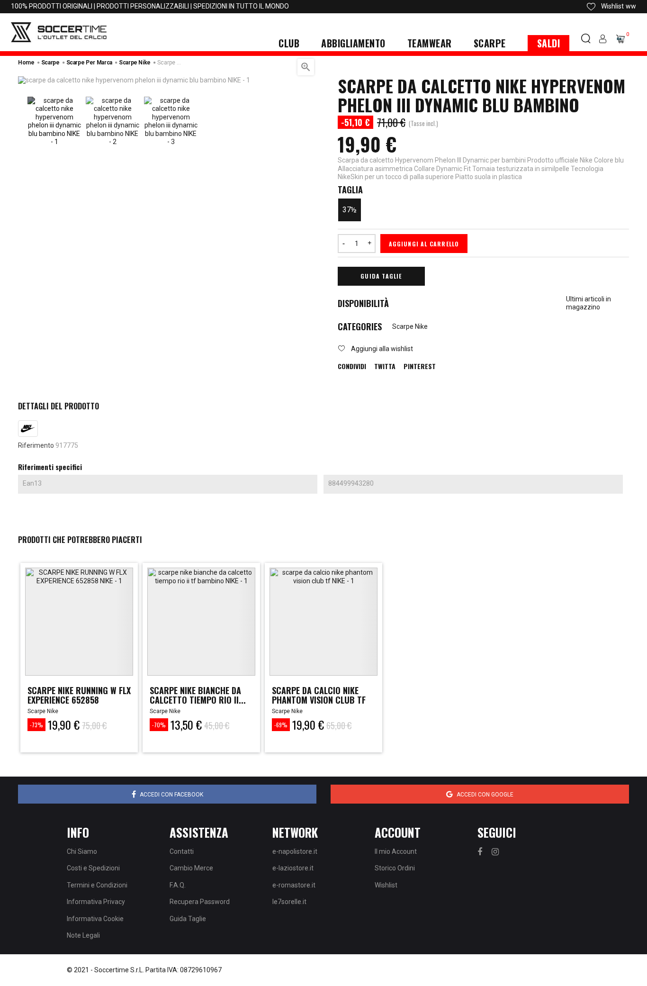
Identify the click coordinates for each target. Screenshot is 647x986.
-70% (159, 725)
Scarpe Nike (410, 326)
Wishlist (386, 885)
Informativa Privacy (96, 901)
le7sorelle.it (289, 901)
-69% (281, 725)
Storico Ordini (395, 868)
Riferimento (36, 445)
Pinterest (420, 366)
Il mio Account (396, 851)
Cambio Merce (191, 868)
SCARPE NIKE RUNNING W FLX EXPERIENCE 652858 (79, 695)
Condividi (352, 366)
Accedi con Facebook (171, 794)
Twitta (384, 366)
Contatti (182, 851)
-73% (36, 725)
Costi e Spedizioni (93, 868)
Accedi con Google (485, 794)
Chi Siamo (82, 851)
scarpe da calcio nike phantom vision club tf (319, 695)
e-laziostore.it (293, 868)
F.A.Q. (178, 885)
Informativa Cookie (95, 919)
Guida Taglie (381, 276)
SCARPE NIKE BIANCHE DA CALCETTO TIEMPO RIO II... (198, 695)
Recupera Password (200, 901)
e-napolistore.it (294, 851)
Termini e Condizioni (97, 885)
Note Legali (83, 935)
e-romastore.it (293, 885)
